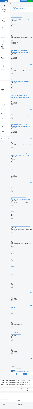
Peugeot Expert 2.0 (2, 384)
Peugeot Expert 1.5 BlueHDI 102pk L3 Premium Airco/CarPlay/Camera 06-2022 (20, 126)
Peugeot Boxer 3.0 (2, 388)
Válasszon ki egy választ (14, 44)
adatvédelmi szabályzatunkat (19, 371)
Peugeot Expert (13, 307)
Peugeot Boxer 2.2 (2, 380)
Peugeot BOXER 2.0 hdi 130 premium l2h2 (16, 239)
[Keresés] (8, 1)
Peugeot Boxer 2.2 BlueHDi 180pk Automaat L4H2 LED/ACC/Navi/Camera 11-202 (20, 19)
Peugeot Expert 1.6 (2, 390)
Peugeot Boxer (12, 281)
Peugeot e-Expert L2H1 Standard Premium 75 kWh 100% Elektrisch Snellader (20, 199)
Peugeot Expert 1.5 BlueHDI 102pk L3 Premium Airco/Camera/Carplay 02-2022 (20, 97)
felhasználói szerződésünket (26, 371)
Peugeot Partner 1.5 (2, 386)
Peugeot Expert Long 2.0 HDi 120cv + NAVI (16, 334)
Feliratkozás (13, 370)
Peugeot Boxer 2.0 (2, 382)
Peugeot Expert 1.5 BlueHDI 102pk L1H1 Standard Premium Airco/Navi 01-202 (20, 81)
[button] (11, 26)
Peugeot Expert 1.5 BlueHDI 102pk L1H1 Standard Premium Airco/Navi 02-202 (20, 52)
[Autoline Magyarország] (2, 1)
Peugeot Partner (13, 294)
